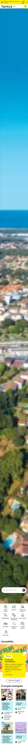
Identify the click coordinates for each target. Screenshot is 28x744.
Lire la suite (23, 2)
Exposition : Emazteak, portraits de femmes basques (6, 706)
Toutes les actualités (14, 680)
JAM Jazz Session (19, 703)
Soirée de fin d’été (19, 737)
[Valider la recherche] (23, 590)
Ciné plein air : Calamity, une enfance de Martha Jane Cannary (7, 739)
